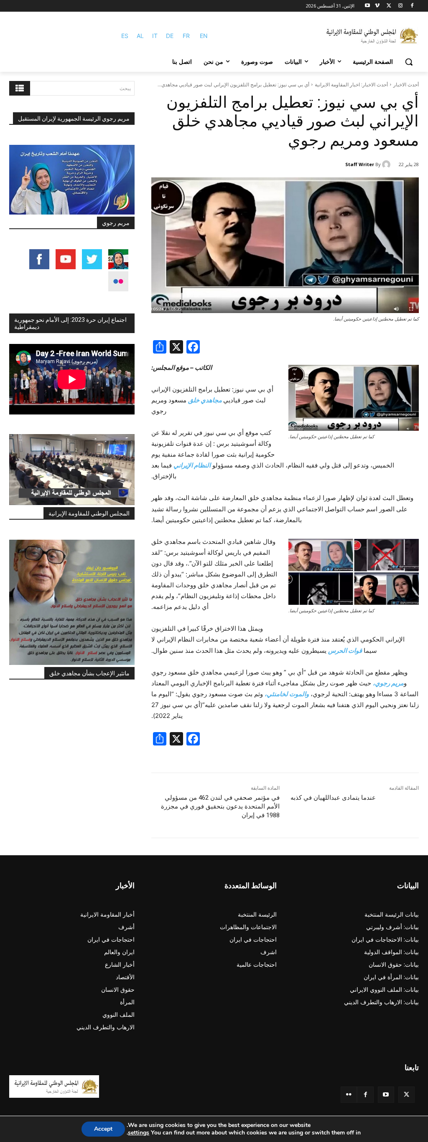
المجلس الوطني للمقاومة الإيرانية (89, 513)
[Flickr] (349, 1094)
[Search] (19, 88)
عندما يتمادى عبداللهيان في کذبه (333, 797)
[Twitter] (406, 1094)
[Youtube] (367, 6)
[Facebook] (412, 6)
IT (155, 35)
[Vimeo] (377, 6)
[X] (389, 6)
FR (186, 35)
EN (204, 35)
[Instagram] (400, 6)
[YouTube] (386, 1094)
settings (138, 1133)
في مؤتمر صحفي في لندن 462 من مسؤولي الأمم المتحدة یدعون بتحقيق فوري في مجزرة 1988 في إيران (220, 806)
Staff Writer (359, 164)
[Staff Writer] (387, 164)
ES (124, 35)
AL (140, 35)
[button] (409, 62)
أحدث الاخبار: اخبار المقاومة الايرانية (351, 84)
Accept (103, 1129)
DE (169, 35)
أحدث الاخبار (406, 84)
